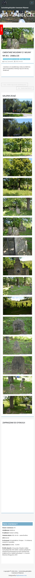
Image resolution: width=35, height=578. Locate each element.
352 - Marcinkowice (24, 88)
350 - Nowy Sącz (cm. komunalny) (15, 84)
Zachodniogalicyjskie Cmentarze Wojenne (14, 7)
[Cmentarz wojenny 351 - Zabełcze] (17, 108)
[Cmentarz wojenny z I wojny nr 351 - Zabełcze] (17, 38)
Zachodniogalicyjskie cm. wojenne (11, 59)
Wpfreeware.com (21, 575)
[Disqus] (17, 446)
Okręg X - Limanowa (25, 59)
